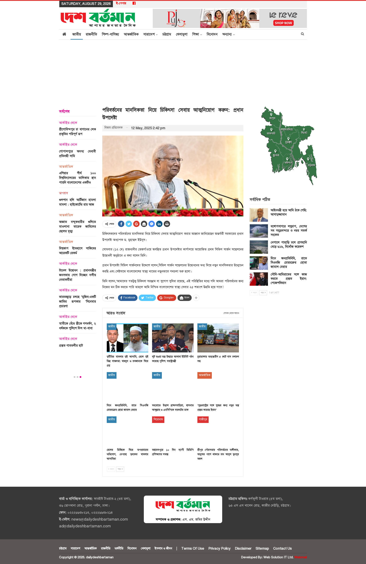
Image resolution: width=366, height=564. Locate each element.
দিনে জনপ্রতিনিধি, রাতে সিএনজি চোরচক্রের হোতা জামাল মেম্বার (289, 262)
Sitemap (262, 548)
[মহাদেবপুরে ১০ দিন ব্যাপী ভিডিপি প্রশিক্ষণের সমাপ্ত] (173, 430)
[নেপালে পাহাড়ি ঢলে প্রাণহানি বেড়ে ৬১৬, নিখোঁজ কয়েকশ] (259, 247)
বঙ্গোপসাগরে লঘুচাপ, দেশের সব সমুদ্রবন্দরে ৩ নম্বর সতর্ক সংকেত (289, 230)
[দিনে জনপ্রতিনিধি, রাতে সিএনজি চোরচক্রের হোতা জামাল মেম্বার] (127, 386)
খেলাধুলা (181, 34)
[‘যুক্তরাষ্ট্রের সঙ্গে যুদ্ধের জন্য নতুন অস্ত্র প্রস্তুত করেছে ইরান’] (218, 386)
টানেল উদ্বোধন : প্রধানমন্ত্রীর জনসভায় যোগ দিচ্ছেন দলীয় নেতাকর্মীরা (77, 275)
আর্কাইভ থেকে (68, 123)
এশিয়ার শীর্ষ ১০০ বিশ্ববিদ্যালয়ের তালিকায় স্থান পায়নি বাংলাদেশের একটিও (77, 178)
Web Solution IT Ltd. (278, 557)
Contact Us (282, 548)
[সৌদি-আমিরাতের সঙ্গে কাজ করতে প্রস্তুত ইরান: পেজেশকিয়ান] (259, 279)
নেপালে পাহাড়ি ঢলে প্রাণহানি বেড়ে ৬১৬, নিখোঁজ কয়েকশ (289, 244)
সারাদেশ (149, 34)
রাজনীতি (91, 34)
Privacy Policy (219, 548)
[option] (77, 235)
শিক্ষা (195, 34)
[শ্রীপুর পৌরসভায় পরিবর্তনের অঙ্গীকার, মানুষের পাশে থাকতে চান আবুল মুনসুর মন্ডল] (218, 430)
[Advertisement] (183, 71)
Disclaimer (243, 548)
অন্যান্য (227, 34)
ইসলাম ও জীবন (163, 548)
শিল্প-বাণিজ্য (110, 34)
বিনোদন (212, 34)
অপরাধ (63, 193)
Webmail (300, 557)
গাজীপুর (203, 419)
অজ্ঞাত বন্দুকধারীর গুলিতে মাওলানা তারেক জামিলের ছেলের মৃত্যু (77, 226)
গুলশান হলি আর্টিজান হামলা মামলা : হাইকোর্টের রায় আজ (77, 202)
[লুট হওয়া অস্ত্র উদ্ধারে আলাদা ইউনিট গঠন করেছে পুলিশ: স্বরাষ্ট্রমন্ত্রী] (173, 337)
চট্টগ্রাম (166, 34)
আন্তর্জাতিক (131, 34)
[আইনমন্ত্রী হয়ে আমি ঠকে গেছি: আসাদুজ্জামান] (259, 215)
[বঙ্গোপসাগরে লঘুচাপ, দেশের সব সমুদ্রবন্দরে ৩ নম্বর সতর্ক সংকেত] (259, 231)
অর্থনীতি (119, 548)
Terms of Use (192, 548)
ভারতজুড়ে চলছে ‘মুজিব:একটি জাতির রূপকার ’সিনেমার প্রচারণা (77, 301)
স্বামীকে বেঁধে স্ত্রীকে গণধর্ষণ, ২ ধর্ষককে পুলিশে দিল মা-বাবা (77, 325)
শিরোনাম (158, 419)
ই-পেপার (121, 3)
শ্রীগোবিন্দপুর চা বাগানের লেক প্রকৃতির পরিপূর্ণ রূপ (77, 131)
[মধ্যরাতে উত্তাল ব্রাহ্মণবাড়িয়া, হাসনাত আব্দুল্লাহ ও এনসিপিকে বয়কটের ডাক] (173, 386)
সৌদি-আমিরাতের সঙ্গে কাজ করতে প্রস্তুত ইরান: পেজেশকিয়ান (289, 278)
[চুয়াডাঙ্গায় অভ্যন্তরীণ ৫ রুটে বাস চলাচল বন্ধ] (218, 337)
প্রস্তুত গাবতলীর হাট (71, 345)
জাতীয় (76, 34)
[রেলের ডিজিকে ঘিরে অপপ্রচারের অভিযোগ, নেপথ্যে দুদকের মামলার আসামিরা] (127, 430)
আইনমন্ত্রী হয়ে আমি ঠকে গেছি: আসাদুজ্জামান (289, 212)
